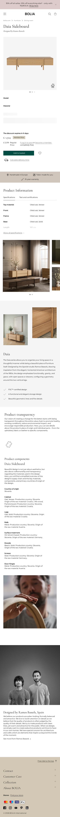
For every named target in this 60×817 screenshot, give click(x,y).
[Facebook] (4, 807)
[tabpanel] (30, 219)
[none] (30, 14)
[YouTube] (16, 808)
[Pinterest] (21, 807)
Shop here (33, 6)
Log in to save (27, 143)
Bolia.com (6, 20)
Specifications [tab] (9, 197)
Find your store (16, 795)
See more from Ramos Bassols (16, 739)
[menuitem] (5, 14)
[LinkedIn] (27, 807)
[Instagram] (10, 807)
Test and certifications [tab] (28, 197)
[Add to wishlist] (40, 153)
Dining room (28, 20)
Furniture (17, 20)
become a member (43, 143)
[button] (30, 92)
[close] (56, 4)
